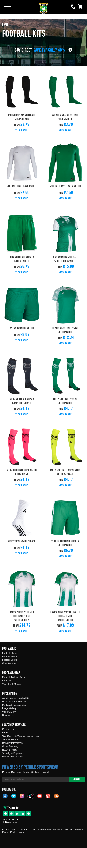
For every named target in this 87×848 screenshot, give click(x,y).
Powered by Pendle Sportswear (30, 767)
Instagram (22, 795)
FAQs (5, 732)
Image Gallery (9, 708)
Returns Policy (9, 749)
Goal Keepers (9, 663)
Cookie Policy (17, 832)
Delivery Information (12, 743)
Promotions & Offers (12, 756)
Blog (56, 795)
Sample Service (10, 739)
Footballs (6, 680)
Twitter (14, 795)
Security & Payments (13, 753)
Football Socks (9, 660)
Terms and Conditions (51, 829)
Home (5, 24)
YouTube (40, 795)
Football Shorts (10, 656)
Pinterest (48, 795)
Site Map (68, 829)
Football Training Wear (13, 677)
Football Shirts (9, 653)
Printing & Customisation (14, 705)
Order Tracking (10, 746)
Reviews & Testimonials (14, 701)
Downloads (8, 715)
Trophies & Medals (11, 684)
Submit (77, 779)
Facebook (5, 795)
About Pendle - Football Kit (15, 698)
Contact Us (8, 729)
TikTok (30, 796)
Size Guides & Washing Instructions (20, 736)
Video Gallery (9, 711)
